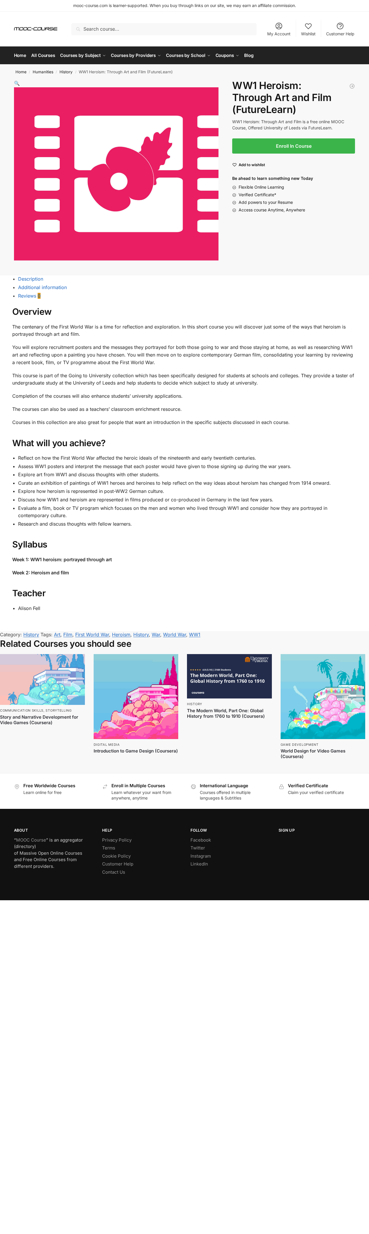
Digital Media (107, 745)
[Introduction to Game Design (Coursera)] (136, 696)
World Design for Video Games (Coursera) (313, 753)
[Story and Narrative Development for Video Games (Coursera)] (42, 679)
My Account (279, 33)
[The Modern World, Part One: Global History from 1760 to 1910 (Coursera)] (229, 676)
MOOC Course (31, 840)
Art (57, 634)
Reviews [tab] (29, 296)
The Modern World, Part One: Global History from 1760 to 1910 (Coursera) (226, 713)
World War (174, 634)
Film (67, 634)
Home (21, 71)
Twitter (197, 848)
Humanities (43, 71)
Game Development (300, 745)
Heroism (121, 634)
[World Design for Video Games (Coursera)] (323, 696)
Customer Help (340, 33)
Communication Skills (21, 710)
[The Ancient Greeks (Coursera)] (352, 87)
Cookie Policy (116, 856)
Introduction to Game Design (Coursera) (136, 751)
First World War (92, 634)
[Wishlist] (76, 662)
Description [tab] (30, 279)
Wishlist (308, 33)
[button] (17, 83)
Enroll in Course (229, 726)
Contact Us (113, 872)
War (156, 634)
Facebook (200, 840)
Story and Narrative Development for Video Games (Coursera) (39, 720)
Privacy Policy (117, 840)
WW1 (194, 634)
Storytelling (58, 710)
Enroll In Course (294, 146)
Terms (108, 848)
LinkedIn (199, 864)
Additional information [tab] (42, 287)
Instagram (200, 856)
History (66, 71)
